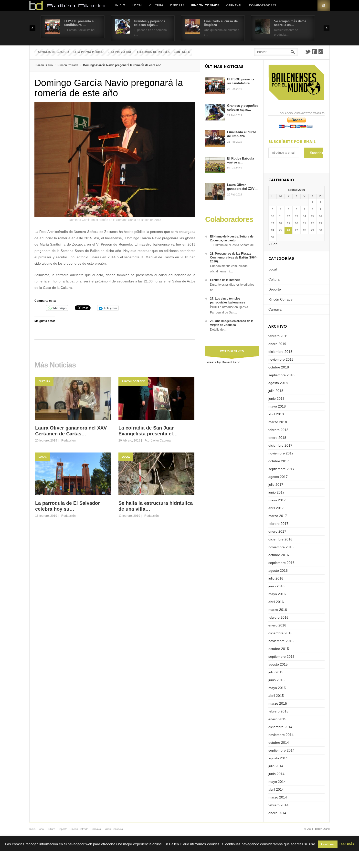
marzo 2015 (277, 703)
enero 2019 (277, 344)
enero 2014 (277, 813)
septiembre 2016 (281, 563)
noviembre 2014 (281, 735)
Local (137, 5)
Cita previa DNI (119, 52)
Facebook (314, 51)
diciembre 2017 (280, 445)
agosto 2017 (278, 477)
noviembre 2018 (281, 359)
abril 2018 (276, 414)
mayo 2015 (277, 688)
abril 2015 (276, 696)
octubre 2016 (278, 555)
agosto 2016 (278, 570)
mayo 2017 (277, 500)
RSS (323, 5)
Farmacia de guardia (52, 52)
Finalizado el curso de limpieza (241, 134)
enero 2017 (277, 531)
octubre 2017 (278, 461)
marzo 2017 (277, 516)
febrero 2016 (278, 617)
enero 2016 (277, 625)
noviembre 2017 (281, 453)
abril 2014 (276, 789)
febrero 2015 (278, 711)
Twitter (307, 51)
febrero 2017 (278, 524)
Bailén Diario (44, 65)
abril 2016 (276, 602)
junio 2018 (276, 398)
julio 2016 (275, 578)
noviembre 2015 (281, 641)
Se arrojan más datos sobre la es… (290, 23)
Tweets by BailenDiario (222, 362)
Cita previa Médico (88, 52)
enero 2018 (277, 438)
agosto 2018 (278, 383)
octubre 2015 (278, 649)
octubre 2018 (278, 367)
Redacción (68, 440)
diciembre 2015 (280, 633)
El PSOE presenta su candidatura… (240, 81)
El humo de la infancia (225, 280)
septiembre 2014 (281, 750)
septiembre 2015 (281, 656)
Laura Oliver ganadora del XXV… (242, 187)
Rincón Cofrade (205, 5)
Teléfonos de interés (152, 52)
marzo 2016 (277, 610)
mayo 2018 (277, 406)
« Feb (272, 244)
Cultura (156, 5)
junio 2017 (276, 492)
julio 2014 (275, 766)
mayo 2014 (277, 782)
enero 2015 (277, 719)
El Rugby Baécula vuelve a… (240, 160)
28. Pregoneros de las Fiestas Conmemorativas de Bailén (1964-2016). (233, 257)
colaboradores (262, 5)
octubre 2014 (278, 742)
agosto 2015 (278, 664)
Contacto (182, 52)
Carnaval (234, 5)
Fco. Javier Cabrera (158, 440)
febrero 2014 (278, 805)
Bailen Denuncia (113, 829)
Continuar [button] (328, 844)
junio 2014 (276, 774)
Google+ (321, 51)
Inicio (120, 5)
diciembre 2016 (280, 539)
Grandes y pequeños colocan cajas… (149, 23)
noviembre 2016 (281, 547)
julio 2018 (275, 391)
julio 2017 (275, 484)
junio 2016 (276, 586)
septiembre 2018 (281, 375)
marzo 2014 (277, 797)
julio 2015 (275, 672)
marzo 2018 (277, 422)
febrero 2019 (278, 336)
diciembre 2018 (280, 352)
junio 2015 (276, 680)
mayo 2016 (277, 594)
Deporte (177, 5)
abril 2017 (276, 508)
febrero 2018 (278, 430)
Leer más (346, 844)
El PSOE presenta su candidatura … (79, 23)
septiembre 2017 (281, 469)
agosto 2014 (278, 758)
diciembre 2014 (280, 727)
